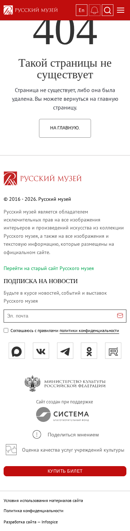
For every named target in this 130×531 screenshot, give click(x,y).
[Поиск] (107, 10)
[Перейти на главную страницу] (43, 179)
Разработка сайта (20, 521)
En (81, 10)
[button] (65, 434)
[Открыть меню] (120, 10)
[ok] (89, 351)
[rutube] (113, 351)
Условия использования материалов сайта (43, 500)
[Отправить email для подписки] (120, 316)
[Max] (17, 351)
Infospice (50, 521)
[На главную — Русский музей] (38, 10)
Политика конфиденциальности (34, 510)
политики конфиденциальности (89, 330)
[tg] (65, 351)
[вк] (41, 351)
